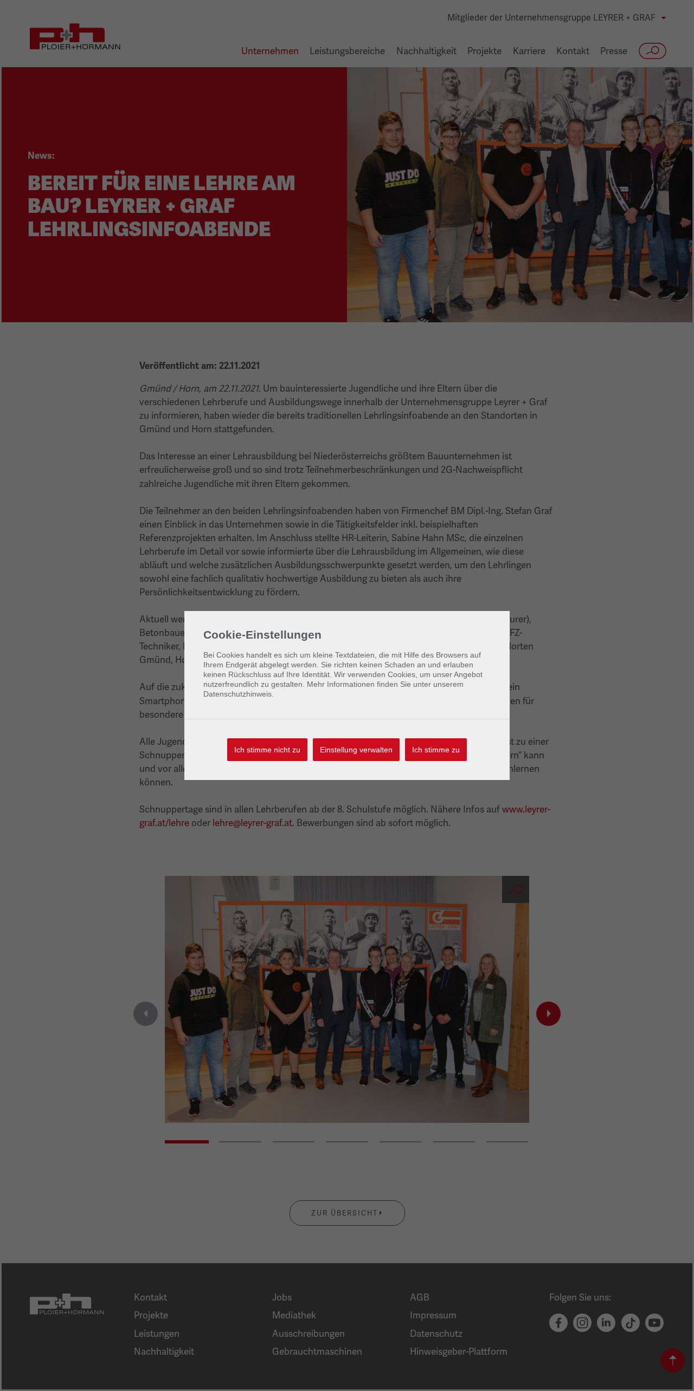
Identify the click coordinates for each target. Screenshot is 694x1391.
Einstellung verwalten (356, 749)
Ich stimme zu (436, 749)
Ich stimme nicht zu (267, 749)
